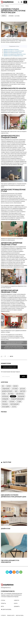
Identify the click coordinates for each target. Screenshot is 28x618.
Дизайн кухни (5, 528)
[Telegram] (17, 572)
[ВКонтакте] (10, 572)
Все (3, 386)
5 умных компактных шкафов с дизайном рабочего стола (14, 342)
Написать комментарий (9, 367)
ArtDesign (11, 15)
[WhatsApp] (20, 572)
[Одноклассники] (14, 572)
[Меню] (25, 2)
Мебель (4, 15)
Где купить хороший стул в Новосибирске (10, 561)
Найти (23, 376)
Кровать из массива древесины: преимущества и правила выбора (13, 347)
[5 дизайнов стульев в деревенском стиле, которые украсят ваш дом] (14, 29)
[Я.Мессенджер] (7, 572)
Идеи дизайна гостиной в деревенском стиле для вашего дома (13, 496)
